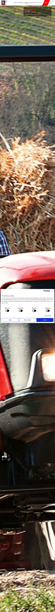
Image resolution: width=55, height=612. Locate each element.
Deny (10, 320)
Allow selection (27, 320)
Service (35, 2)
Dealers (31, 2)
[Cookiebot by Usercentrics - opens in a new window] (44, 291)
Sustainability (21, 2)
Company (15, 2)
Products (27, 2)
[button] (24, 610)
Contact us (40, 2)
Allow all (45, 320)
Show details (48, 315)
